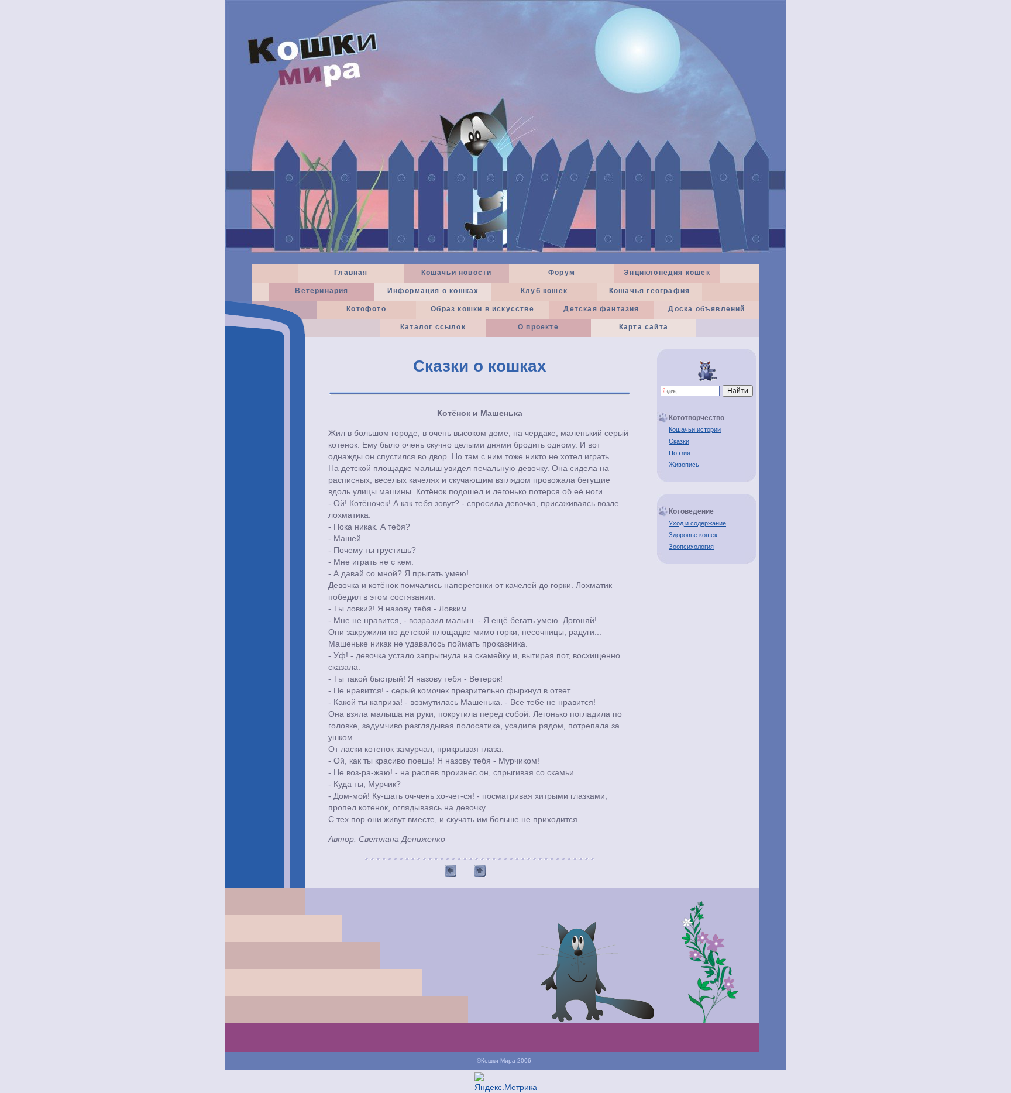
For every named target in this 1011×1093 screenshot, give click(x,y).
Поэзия (679, 452)
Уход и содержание (697, 523)
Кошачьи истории (695, 429)
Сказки (679, 441)
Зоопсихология (691, 546)
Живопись (684, 464)
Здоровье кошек (693, 534)
